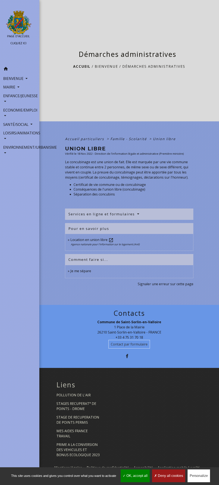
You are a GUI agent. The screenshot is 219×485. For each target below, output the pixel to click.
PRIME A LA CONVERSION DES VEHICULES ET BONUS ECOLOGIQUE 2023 (78, 449)
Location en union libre (92, 239)
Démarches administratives (153, 66)
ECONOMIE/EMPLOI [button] (19, 110)
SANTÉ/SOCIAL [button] (16, 124)
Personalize (199, 476)
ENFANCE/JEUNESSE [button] (19, 95)
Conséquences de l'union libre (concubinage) (109, 189)
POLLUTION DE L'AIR (73, 395)
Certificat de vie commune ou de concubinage (110, 184)
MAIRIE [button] (9, 87)
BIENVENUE (106, 66)
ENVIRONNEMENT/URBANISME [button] (19, 147)
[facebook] (129, 356)
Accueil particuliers (85, 139)
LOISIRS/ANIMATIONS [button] (19, 132)
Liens (65, 385)
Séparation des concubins (94, 194)
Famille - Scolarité (129, 139)
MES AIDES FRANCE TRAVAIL (72, 433)
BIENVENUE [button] (14, 78)
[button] (19, 69)
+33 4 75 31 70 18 (129, 337)
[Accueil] (19, 32)
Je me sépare (80, 271)
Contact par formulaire (129, 344)
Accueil (81, 66)
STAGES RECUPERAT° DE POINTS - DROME (76, 406)
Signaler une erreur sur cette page (165, 284)
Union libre (164, 139)
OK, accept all (137, 476)
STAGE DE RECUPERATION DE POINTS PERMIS (77, 420)
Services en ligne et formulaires (102, 214)
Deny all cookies (170, 476)
